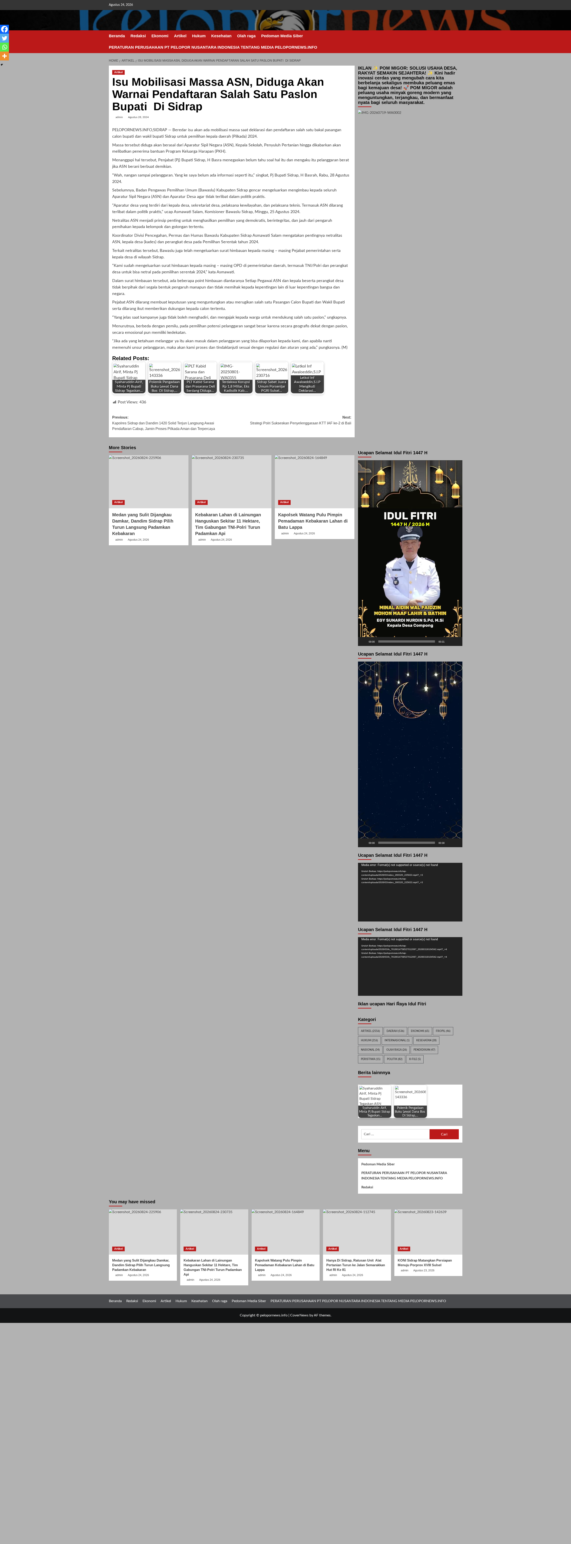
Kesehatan (221, 36)
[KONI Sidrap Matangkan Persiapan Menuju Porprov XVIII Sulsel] (428, 1232)
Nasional (370, 1049)
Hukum (199, 36)
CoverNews (299, 1315)
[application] (410, 553)
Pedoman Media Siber (282, 36)
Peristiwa (370, 1059)
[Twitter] (4, 38)
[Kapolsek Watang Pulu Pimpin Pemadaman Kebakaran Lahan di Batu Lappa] (314, 481)
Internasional (397, 1040)
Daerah (395, 1031)
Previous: (163, 423)
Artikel (180, 36)
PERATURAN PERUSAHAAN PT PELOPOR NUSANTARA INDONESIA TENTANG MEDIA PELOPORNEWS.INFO (213, 47)
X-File (415, 1059)
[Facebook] (4, 29)
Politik (394, 1059)
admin (119, 117)
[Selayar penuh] (456, 641)
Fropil (443, 1031)
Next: (300, 420)
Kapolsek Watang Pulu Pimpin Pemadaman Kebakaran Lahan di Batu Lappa (313, 521)
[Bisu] (449, 641)
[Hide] (2, 64)
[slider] (406, 641)
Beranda (117, 36)
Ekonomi (159, 36)
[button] (459, 42)
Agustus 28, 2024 (138, 117)
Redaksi (138, 36)
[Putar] (364, 641)
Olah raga (246, 36)
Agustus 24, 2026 (138, 539)
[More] (4, 56)
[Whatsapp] (4, 47)
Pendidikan (424, 1049)
